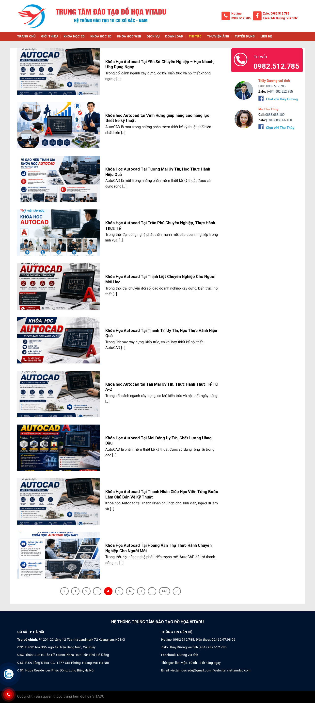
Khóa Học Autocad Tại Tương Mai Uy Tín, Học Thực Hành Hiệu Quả (157, 172)
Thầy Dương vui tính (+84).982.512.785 (198, 647)
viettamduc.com (239, 670)
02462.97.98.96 (224, 639)
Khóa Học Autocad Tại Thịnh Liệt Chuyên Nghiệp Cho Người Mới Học (160, 279)
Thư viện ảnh (218, 36)
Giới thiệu (49, 36)
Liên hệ (266, 36)
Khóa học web (129, 36)
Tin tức (195, 36)
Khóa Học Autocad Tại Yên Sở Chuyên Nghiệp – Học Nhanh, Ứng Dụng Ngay (159, 64)
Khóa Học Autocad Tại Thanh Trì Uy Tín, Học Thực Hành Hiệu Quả (161, 333)
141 (164, 591)
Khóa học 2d (74, 36)
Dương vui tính (187, 655)
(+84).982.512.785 (279, 91)
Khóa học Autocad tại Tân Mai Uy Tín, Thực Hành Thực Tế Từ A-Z (161, 387)
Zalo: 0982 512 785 (276, 13)
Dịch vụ (153, 36)
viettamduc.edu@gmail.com (190, 670)
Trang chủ (26, 36)
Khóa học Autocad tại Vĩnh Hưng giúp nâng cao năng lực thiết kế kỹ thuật (157, 118)
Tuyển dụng (245, 36)
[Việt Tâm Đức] (32, 16)
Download (174, 36)
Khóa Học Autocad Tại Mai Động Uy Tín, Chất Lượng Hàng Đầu (158, 441)
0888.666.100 (274, 115)
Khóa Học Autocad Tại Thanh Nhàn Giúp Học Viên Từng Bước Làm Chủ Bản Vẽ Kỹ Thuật (161, 494)
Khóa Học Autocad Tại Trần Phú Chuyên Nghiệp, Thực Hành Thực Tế (160, 226)
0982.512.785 (241, 18)
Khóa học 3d (101, 36)
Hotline (236, 13)
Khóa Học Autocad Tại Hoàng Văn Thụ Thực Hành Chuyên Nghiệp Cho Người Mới (158, 548)
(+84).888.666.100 (279, 120)
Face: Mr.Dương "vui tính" (280, 18)
